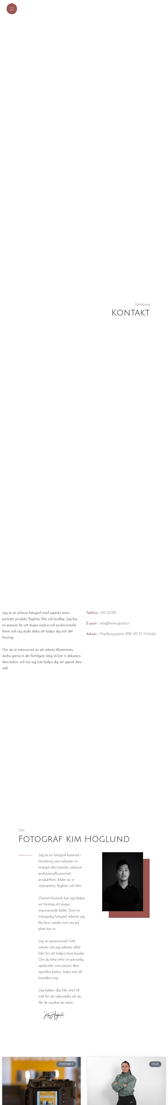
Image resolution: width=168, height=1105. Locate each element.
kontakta (44, 978)
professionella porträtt (54, 873)
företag (49, 904)
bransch (57, 898)
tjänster (63, 867)
